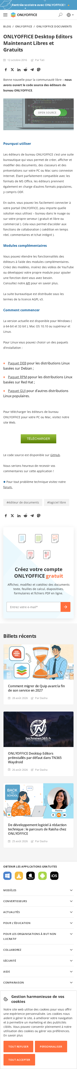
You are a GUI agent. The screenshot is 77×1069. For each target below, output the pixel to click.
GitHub (55, 455)
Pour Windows (7, 876)
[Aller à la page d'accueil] (24, 14)
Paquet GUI (17, 391)
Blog (7, 26)
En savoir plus (13, 1035)
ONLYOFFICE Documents (54, 26)
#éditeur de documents (23, 502)
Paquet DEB (17, 363)
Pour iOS (54, 876)
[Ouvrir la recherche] (60, 14)
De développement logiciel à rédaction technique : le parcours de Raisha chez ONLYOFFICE (37, 829)
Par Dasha (41, 698)
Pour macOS (30, 876)
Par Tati (39, 60)
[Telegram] (32, 69)
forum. (8, 487)
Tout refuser (18, 1046)
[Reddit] (25, 69)
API (28, 283)
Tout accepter (19, 1060)
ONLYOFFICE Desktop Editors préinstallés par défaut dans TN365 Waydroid (35, 757)
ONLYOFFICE (23, 26)
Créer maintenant (65, 607)
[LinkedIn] (18, 69)
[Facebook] (5, 69)
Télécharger (38, 438)
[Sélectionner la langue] (70, 14)
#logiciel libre (56, 502)
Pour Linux (19, 876)
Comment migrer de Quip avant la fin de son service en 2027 (36, 688)
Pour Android (42, 876)
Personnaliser (51, 1046)
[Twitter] (12, 69)
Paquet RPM (17, 377)
